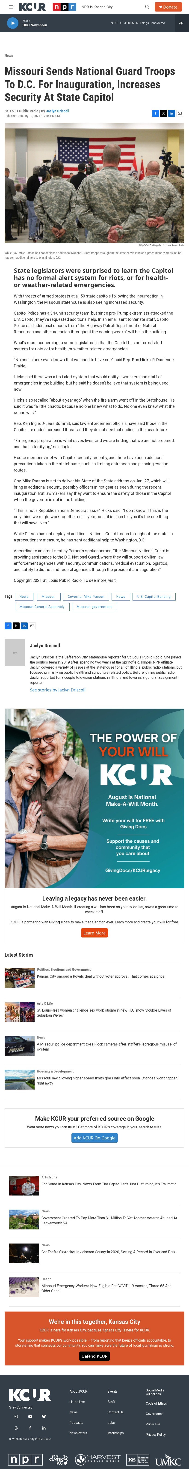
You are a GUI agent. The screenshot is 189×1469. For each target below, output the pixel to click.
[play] (12, 23)
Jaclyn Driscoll (57, 111)
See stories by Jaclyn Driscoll (58, 690)
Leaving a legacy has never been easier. (94, 898)
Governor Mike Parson (86, 596)
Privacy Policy (156, 1434)
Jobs (111, 1422)
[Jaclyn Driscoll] (15, 652)
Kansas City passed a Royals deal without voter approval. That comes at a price (101, 976)
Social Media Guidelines (155, 1392)
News (9, 55)
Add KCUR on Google (94, 1138)
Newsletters (78, 1433)
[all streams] (182, 23)
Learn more (94, 933)
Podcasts (76, 1422)
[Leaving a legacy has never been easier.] (94, 798)
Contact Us (116, 1412)
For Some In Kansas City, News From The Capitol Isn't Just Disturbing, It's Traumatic (108, 1184)
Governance (154, 1414)
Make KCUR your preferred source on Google (94, 1118)
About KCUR (78, 1391)
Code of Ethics (156, 1403)
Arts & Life (45, 1003)
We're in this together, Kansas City (94, 1321)
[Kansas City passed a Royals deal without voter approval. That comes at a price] (20, 978)
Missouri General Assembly (42, 607)
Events (113, 1391)
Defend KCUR (94, 1356)
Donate (170, 7)
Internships (116, 1433)
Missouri (49, 596)
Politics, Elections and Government (64, 969)
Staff (111, 1402)
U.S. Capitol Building (154, 596)
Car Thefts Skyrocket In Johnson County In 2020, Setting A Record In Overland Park (108, 1252)
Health (46, 1279)
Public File (153, 1424)
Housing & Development (55, 1071)
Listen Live (77, 1402)
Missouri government (94, 607)
